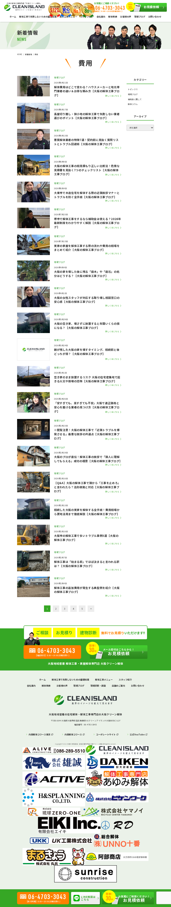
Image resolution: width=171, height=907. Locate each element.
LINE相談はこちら (88, 898)
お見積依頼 (151, 7)
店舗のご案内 (118, 685)
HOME (19, 54)
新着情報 (28, 54)
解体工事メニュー (104, 679)
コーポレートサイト (106, 734)
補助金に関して (135, 99)
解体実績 (112, 16)
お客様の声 (125, 16)
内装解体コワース (73, 734)
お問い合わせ (154, 16)
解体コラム (133, 104)
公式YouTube (137, 734)
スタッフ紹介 (125, 679)
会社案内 (101, 16)
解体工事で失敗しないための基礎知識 (38, 16)
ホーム (13, 16)
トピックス (133, 89)
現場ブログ (139, 16)
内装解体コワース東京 (39, 734)
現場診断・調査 (98, 685)
